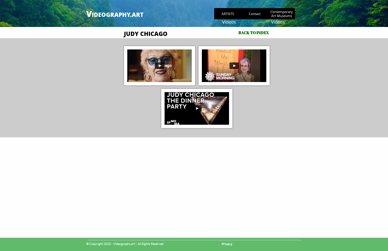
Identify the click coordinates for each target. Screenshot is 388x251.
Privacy (227, 244)
